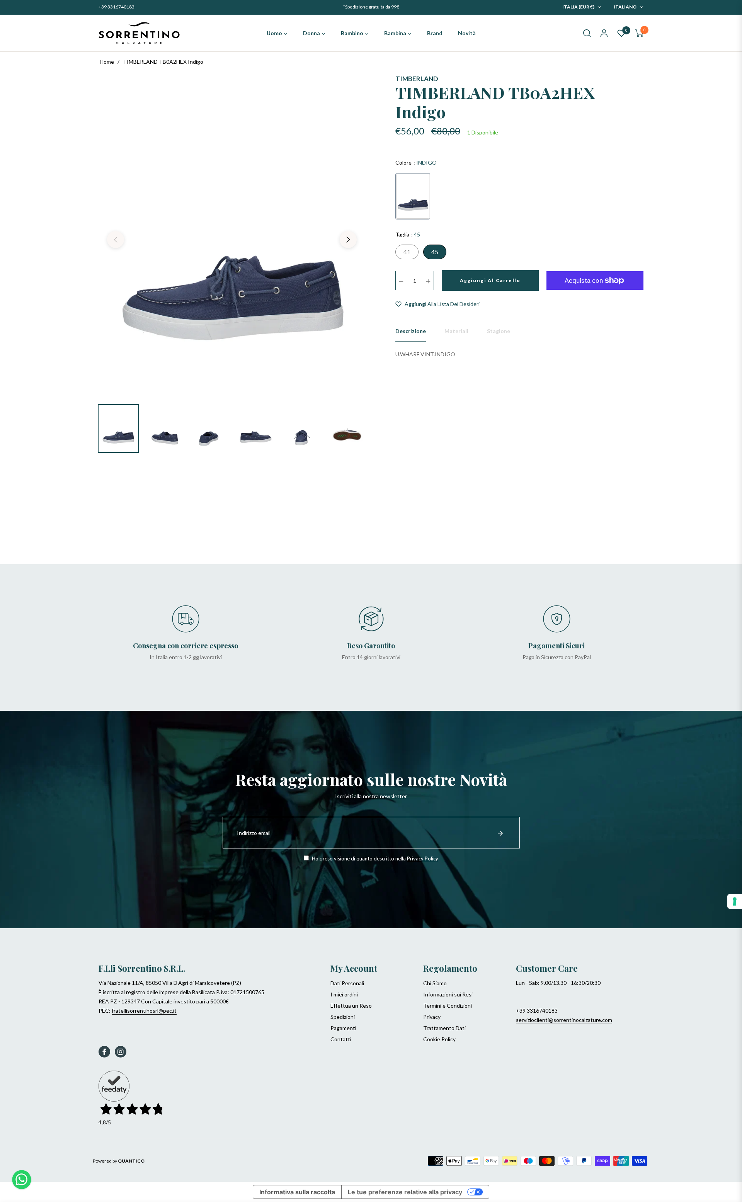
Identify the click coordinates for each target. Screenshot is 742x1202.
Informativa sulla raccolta (297, 1192)
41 (406, 251)
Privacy (432, 1016)
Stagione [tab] (498, 331)
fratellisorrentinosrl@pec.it (144, 1010)
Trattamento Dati (444, 1028)
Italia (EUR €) (578, 7)
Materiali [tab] (456, 331)
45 (434, 251)
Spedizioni (342, 1016)
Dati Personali (347, 983)
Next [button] (348, 239)
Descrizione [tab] (410, 331)
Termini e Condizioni (447, 1005)
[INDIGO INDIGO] (412, 196)
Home (107, 61)
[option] (232, 235)
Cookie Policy (439, 1039)
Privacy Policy (422, 858)
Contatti (340, 1039)
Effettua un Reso (351, 1005)
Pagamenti (343, 1028)
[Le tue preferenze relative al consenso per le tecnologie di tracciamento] (734, 901)
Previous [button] (115, 239)
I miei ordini (344, 994)
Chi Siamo (435, 983)
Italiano (625, 7)
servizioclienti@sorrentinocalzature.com (564, 1020)
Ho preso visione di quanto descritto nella (374, 858)
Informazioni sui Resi (448, 994)
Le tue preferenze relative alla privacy (405, 1192)
